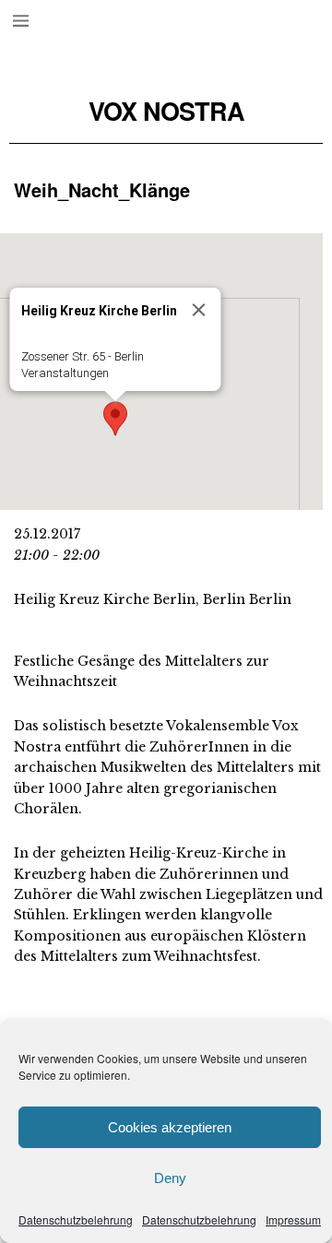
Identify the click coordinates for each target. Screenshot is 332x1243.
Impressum (293, 1219)
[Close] (199, 310)
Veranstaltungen (65, 373)
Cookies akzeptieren (169, 1127)
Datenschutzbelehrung (75, 1219)
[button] (115, 418)
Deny (170, 1178)
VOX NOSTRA (166, 111)
